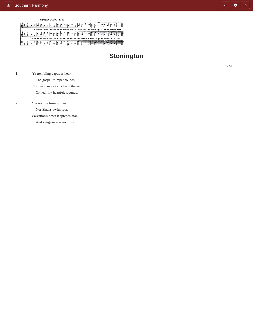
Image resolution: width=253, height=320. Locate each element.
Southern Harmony (31, 5)
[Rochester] (225, 5)
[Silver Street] (245, 5)
